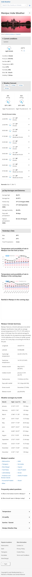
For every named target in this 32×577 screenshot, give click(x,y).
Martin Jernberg (10, 34)
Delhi (19, 461)
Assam (20, 480)
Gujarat (20, 467)
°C (21, 51)
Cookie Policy (21, 552)
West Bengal (5, 467)
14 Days (21, 85)
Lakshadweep (6, 473)
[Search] (25, 5)
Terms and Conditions (23, 555)
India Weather (5, 2)
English (5, 564)
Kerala (20, 473)
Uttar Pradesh (22, 470)
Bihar (3, 483)
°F (24, 51)
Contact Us (20, 545)
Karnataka (21, 464)
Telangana (5, 464)
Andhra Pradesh (22, 475)
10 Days (13, 85)
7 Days (6, 85)
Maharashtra (6, 461)
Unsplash (18, 34)
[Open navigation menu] (30, 5)
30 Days (7, 88)
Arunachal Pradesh (7, 480)
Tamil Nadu (5, 470)
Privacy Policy (21, 549)
